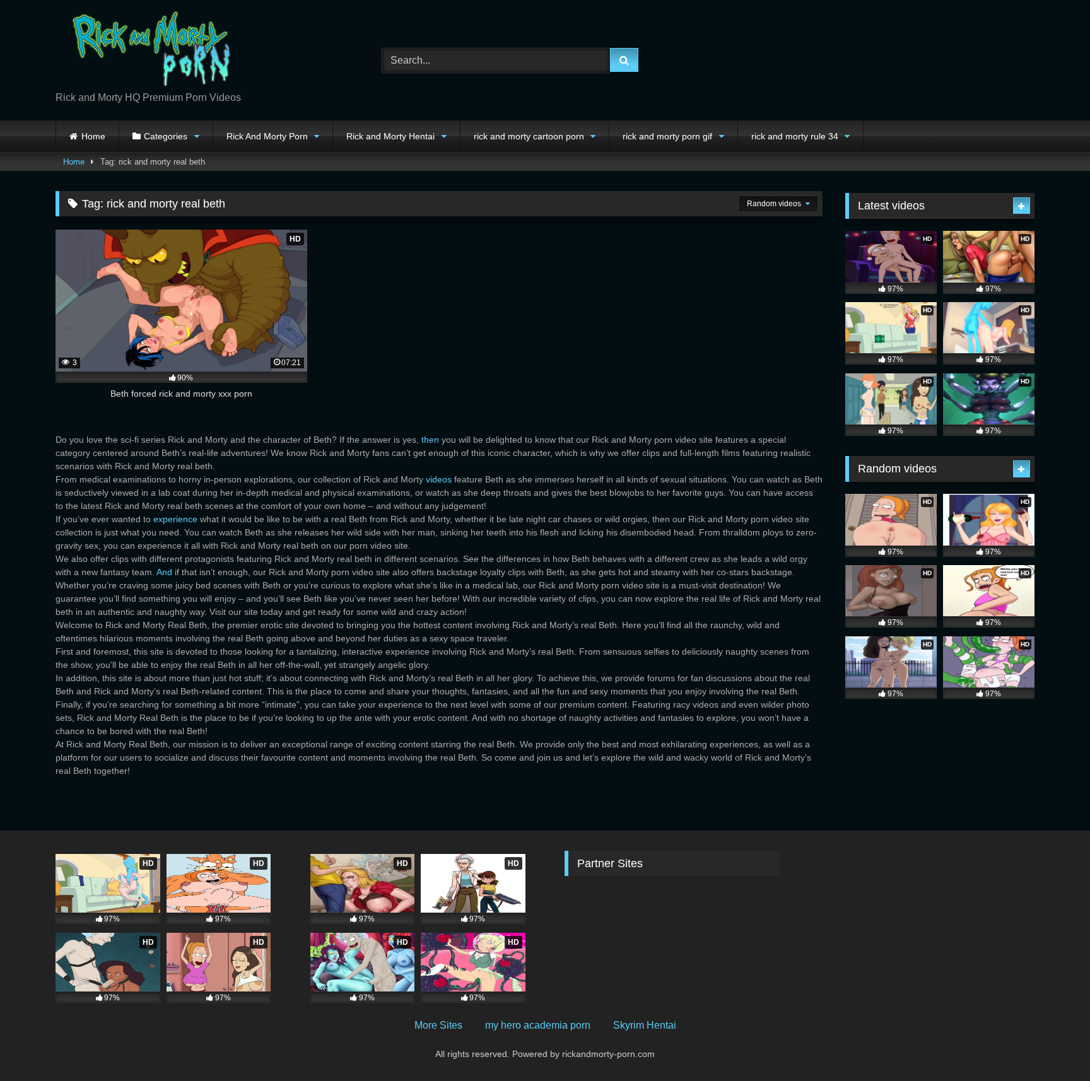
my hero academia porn (537, 1025)
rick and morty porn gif (667, 136)
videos (439, 479)
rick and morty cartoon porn (529, 136)
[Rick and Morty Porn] (150, 50)
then (430, 440)
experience (175, 519)
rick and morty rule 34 (794, 136)
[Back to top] (1051, 1043)
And (164, 572)
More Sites (438, 1025)
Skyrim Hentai (644, 1025)
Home (93, 136)
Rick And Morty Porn (267, 136)
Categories (165, 136)
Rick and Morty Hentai (390, 136)
